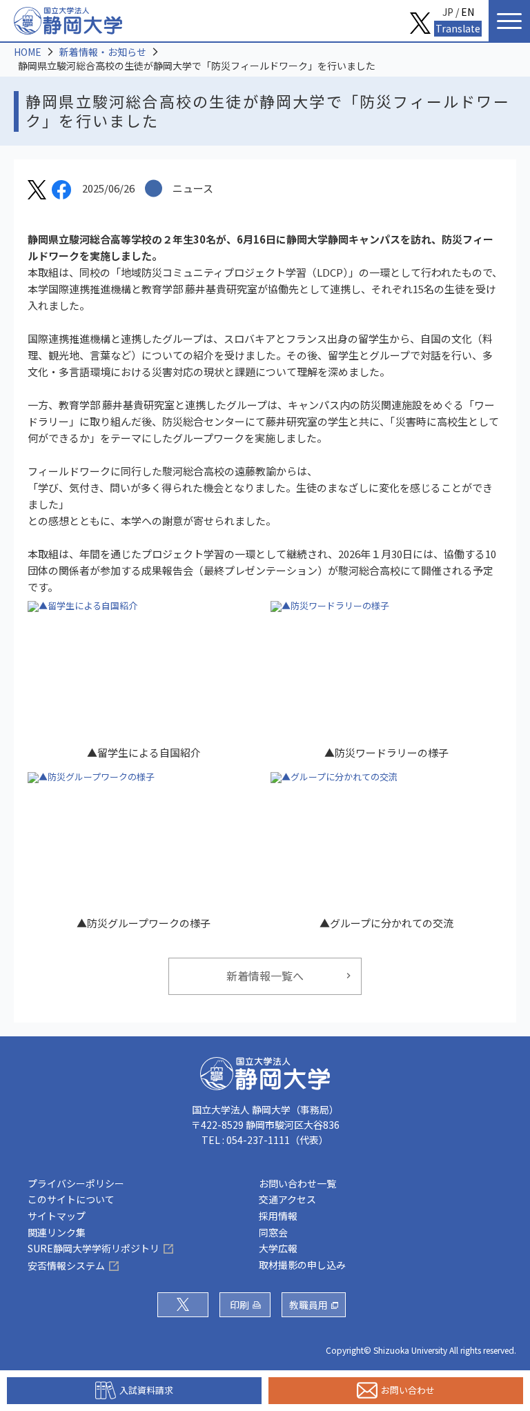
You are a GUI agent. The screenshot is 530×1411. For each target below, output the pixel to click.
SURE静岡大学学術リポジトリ (93, 1248)
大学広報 (278, 1248)
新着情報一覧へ (265, 975)
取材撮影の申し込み (302, 1265)
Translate (457, 28)
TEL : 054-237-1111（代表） (265, 1140)
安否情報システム (66, 1265)
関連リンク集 (57, 1232)
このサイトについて (71, 1199)
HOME (27, 52)
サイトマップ (57, 1216)
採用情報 (278, 1216)
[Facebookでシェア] (61, 192)
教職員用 (308, 1305)
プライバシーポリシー (76, 1183)
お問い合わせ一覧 (297, 1183)
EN (467, 12)
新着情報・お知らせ (102, 52)
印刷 (239, 1305)
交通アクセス (287, 1199)
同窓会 (273, 1232)
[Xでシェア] (37, 192)
